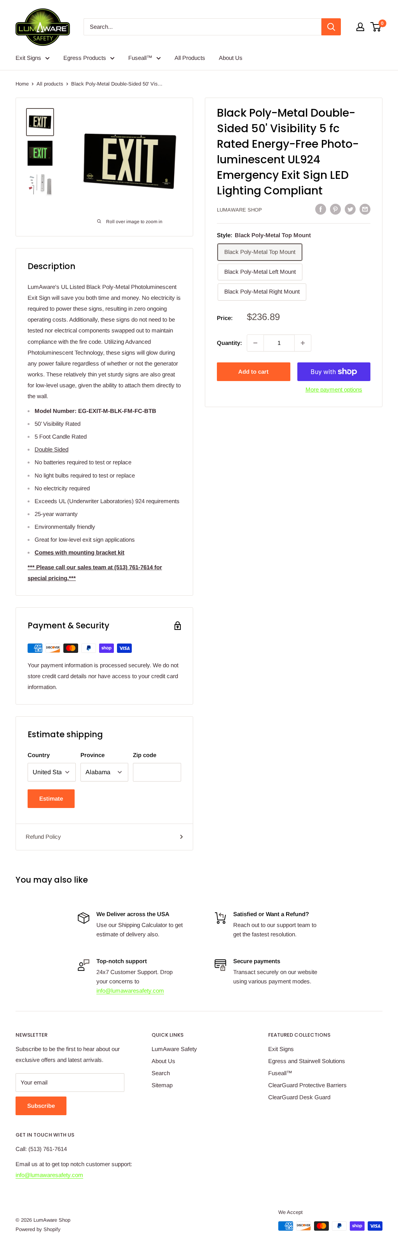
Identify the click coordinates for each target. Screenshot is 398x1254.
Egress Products (84, 57)
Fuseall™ (140, 57)
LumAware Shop (239, 210)
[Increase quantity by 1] (303, 343)
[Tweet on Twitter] (350, 209)
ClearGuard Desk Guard (299, 1097)
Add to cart (253, 371)
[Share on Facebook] (320, 209)
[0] (376, 26)
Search (161, 1073)
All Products (190, 57)
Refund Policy (43, 836)
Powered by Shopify (38, 1229)
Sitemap (162, 1085)
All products (50, 84)
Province (92, 755)
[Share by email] (365, 209)
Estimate (51, 798)
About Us (231, 57)
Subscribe (41, 1105)
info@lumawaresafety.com (130, 990)
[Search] (331, 26)
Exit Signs (28, 57)
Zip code (144, 755)
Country (39, 755)
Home (22, 84)
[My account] (360, 27)
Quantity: (229, 342)
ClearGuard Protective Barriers (307, 1085)
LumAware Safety (174, 1049)
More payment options (333, 389)
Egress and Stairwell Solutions (306, 1061)
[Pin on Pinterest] (335, 209)
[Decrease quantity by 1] (255, 343)
